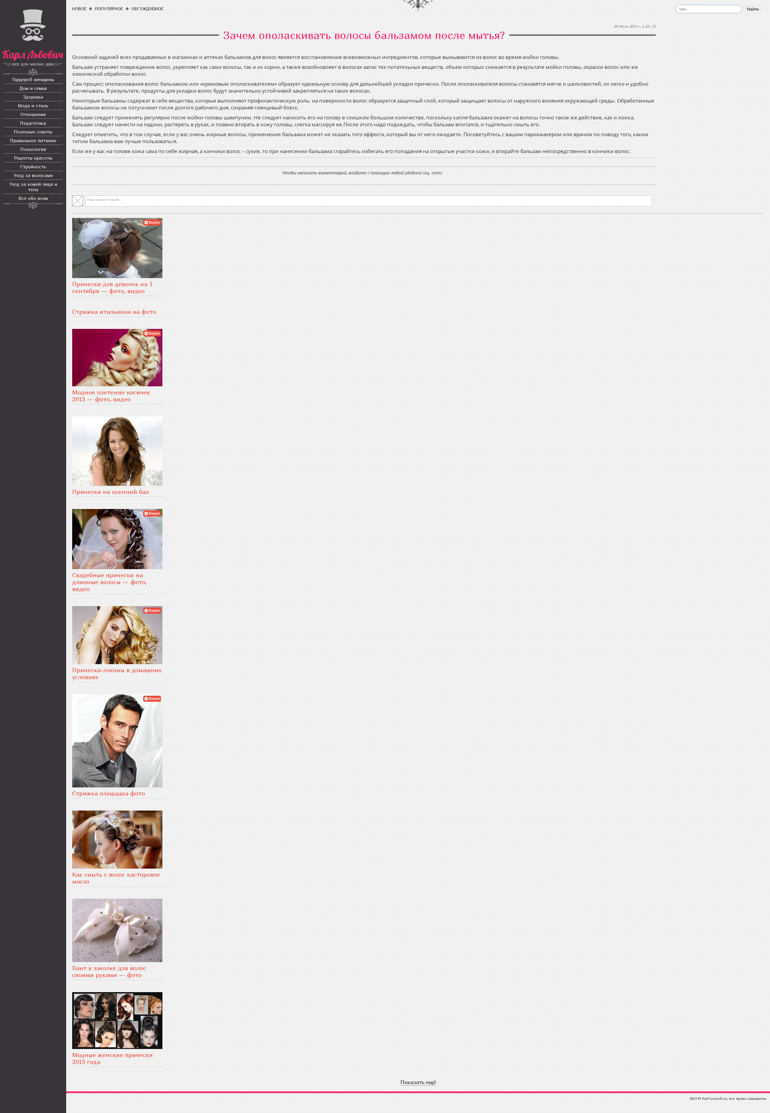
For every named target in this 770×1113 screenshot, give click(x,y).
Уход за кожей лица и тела (33, 186)
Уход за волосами (33, 175)
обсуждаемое (147, 8)
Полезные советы (33, 131)
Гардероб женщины (33, 79)
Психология (33, 149)
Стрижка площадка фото (108, 793)
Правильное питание (33, 140)
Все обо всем (33, 198)
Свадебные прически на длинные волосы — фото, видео (109, 582)
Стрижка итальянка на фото (114, 311)
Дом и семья (33, 88)
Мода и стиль (33, 105)
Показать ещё (418, 1082)
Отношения (33, 114)
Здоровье (33, 97)
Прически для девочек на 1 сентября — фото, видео (112, 287)
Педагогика (33, 123)
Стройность (33, 166)
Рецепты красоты (33, 158)
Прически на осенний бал (110, 491)
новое (79, 8)
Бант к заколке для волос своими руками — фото (109, 971)
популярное (109, 8)
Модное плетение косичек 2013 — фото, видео (111, 396)
